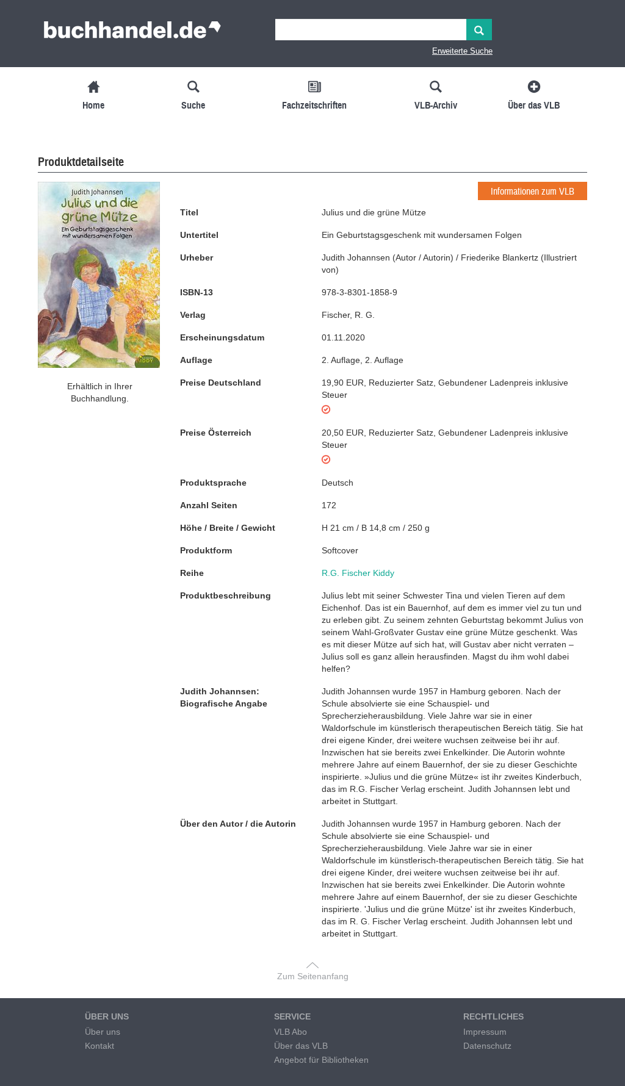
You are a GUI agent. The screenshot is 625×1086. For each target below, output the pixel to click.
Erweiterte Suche (462, 51)
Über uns (102, 1032)
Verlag (193, 315)
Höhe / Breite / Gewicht (227, 528)
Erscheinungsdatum (222, 337)
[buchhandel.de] (132, 33)
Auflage (196, 360)
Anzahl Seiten (208, 505)
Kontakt (99, 1046)
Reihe (192, 573)
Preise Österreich (215, 432)
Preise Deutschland (220, 382)
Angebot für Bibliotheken (321, 1060)
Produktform (206, 550)
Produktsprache (213, 482)
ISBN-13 (196, 292)
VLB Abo (290, 1032)
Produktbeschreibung (225, 595)
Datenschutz (487, 1046)
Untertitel (199, 235)
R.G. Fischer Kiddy (358, 573)
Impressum (485, 1032)
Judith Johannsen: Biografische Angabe (223, 697)
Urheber (196, 257)
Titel (189, 212)
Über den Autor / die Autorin (238, 824)
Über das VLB (301, 1046)
